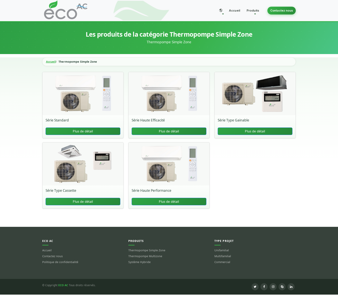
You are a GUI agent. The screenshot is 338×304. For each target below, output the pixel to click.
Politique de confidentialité (60, 262)
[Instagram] (273, 286)
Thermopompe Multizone (145, 256)
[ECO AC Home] (65, 9)
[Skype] (282, 286)
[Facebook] (264, 286)
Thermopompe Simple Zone (146, 250)
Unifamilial (221, 250)
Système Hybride (139, 262)
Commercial (222, 262)
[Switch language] (220, 10)
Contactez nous (281, 10)
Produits (253, 10)
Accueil (234, 10)
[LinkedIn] (291, 286)
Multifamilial (222, 256)
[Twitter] (255, 286)
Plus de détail (83, 131)
